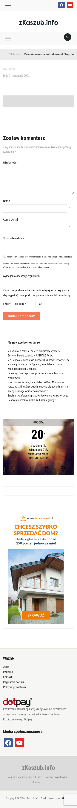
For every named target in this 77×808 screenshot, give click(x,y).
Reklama (8, 672)
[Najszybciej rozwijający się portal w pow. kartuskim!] (38, 22)
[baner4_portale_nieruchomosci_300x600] (36, 567)
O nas (6, 667)
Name (6, 201)
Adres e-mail (10, 219)
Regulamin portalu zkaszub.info (24, 777)
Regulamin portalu (13, 682)
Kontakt (7, 677)
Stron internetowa (13, 238)
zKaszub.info (38, 767)
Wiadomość (9, 162)
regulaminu (58, 257)
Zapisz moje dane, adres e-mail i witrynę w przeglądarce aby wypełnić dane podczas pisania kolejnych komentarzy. (37, 293)
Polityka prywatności (15, 687)
